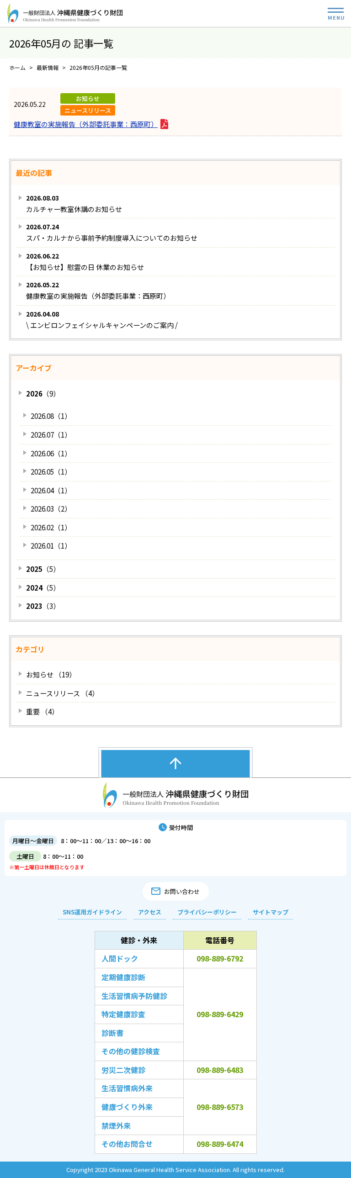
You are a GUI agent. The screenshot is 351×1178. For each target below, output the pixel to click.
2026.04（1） (51, 490)
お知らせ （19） (51, 674)
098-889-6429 (220, 1014)
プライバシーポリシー (207, 912)
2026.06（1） (51, 453)
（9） (43, 393)
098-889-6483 (220, 1069)
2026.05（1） (51, 471)
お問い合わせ (182, 891)
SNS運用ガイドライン (92, 912)
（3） (43, 606)
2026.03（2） (51, 508)
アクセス (149, 912)
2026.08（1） (51, 416)
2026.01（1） (51, 545)
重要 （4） (42, 711)
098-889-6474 (220, 1143)
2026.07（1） (51, 434)
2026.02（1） (51, 527)
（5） (43, 569)
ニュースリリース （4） (62, 693)
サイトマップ (270, 912)
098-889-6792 (220, 958)
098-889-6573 (220, 1106)
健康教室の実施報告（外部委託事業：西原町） (86, 124)
